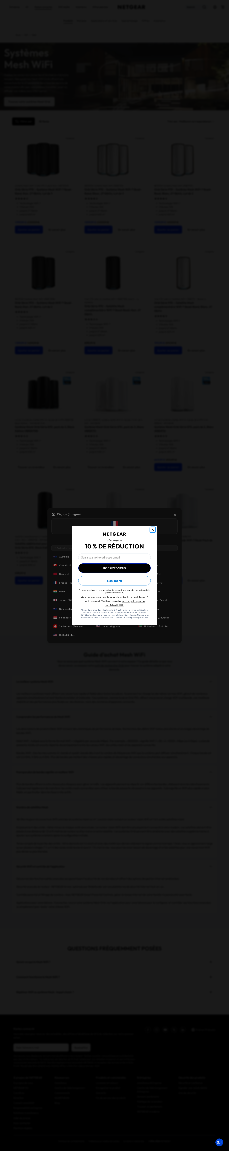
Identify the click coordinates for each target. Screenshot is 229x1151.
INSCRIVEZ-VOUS (114, 568)
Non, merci (114, 581)
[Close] (152, 529)
